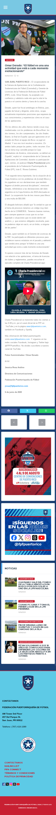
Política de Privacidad (18, 776)
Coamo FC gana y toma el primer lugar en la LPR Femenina (34, 606)
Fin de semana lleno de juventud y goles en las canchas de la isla (33, 627)
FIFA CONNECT (12, 769)
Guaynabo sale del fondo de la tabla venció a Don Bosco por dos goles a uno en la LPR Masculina (34, 585)
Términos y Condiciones (19, 773)
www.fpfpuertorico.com (36, 326)
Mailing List (11, 766)
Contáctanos (13, 762)
